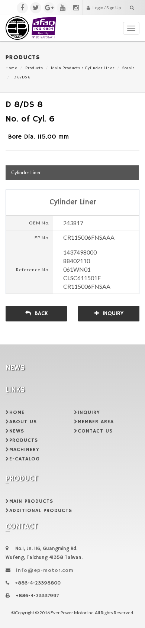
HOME (17, 412)
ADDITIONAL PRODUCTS (40, 510)
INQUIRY (113, 313)
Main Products (65, 67)
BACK (41, 313)
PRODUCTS (23, 440)
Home (11, 67)
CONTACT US (95, 431)
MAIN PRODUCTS (31, 501)
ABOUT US (23, 421)
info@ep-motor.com (45, 570)
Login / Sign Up (106, 7)
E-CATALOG (24, 459)
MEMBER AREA (96, 421)
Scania (128, 67)
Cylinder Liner (100, 67)
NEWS (16, 431)
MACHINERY (24, 449)
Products (34, 67)
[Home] (31, 24)
